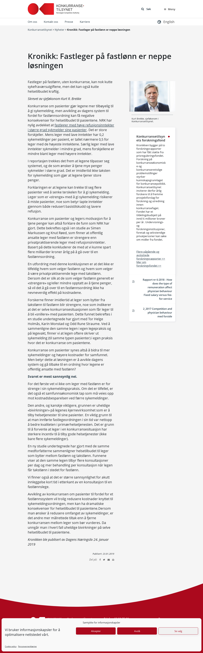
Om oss (32, 22)
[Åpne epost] (109, 559)
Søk (148, 9)
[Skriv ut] (113, 559)
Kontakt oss (51, 22)
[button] (165, 21)
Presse (69, 22)
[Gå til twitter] (104, 559)
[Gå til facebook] (100, 559)
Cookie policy (10, 646)
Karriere (85, 22)
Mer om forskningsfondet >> (148, 263)
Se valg (178, 631)
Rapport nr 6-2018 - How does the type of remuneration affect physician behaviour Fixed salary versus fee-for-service (157, 289)
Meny (171, 9)
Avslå (137, 631)
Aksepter (96, 631)
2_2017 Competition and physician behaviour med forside (157, 312)
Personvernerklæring (27, 646)
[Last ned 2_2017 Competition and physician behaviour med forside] (133, 310)
